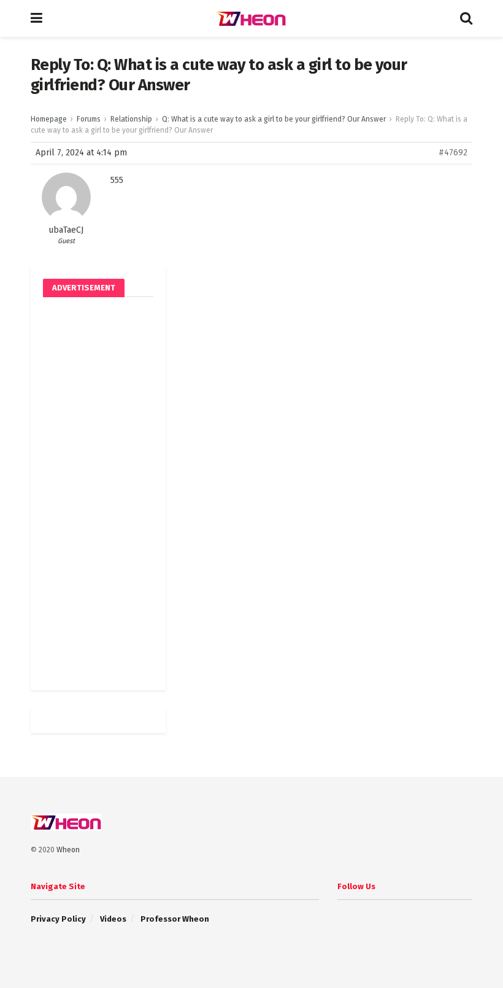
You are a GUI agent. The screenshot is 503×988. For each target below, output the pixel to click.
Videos (113, 919)
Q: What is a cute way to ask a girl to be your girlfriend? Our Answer (274, 119)
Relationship (131, 119)
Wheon (68, 850)
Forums (89, 119)
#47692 (453, 152)
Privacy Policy (58, 919)
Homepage (49, 119)
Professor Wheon (174, 919)
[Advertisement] (98, 493)
